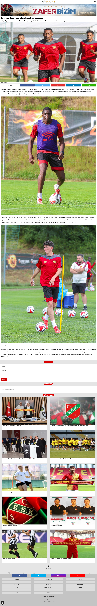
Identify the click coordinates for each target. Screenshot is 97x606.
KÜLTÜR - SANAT (48, 590)
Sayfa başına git (48, 568)
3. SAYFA (80, 582)
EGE (48, 582)
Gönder (4, 379)
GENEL (80, 590)
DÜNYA (16, 590)
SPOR (16, 587)
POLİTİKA (17, 579)
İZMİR (16, 582)
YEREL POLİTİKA (48, 579)
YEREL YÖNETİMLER (48, 587)
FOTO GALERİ (48, 584)
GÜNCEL (80, 579)
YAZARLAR (17, 584)
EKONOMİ (80, 587)
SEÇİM (48, 592)
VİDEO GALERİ (80, 584)
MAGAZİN (17, 592)
